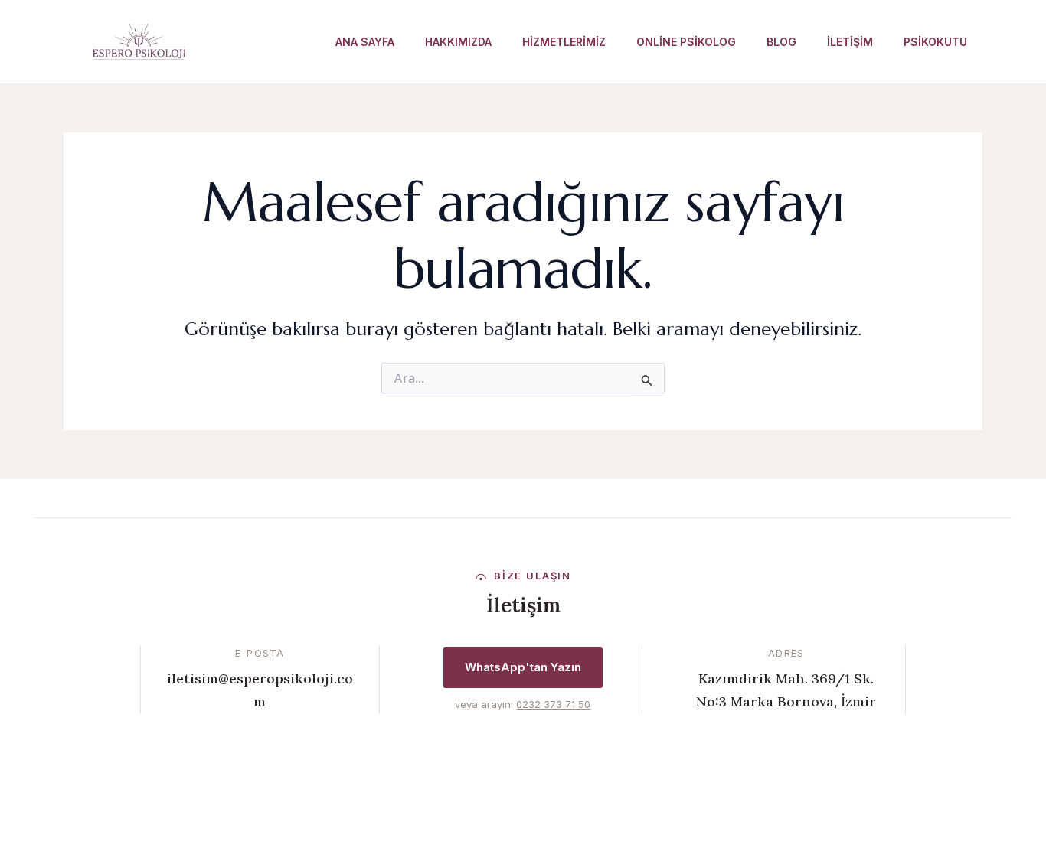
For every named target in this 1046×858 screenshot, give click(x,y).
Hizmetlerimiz (564, 41)
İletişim (850, 41)
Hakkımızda (458, 41)
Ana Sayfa (364, 41)
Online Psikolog (686, 41)
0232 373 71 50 (553, 704)
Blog (781, 41)
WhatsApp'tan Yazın (523, 667)
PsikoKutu (935, 41)
